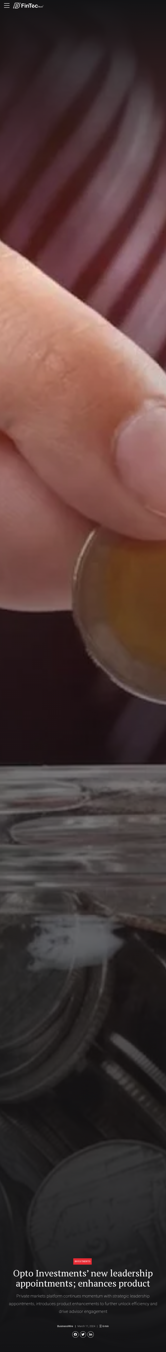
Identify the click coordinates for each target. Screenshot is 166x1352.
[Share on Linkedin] (90, 1334)
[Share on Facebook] (75, 1334)
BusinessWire (65, 1326)
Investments (82, 1261)
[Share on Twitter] (83, 1334)
